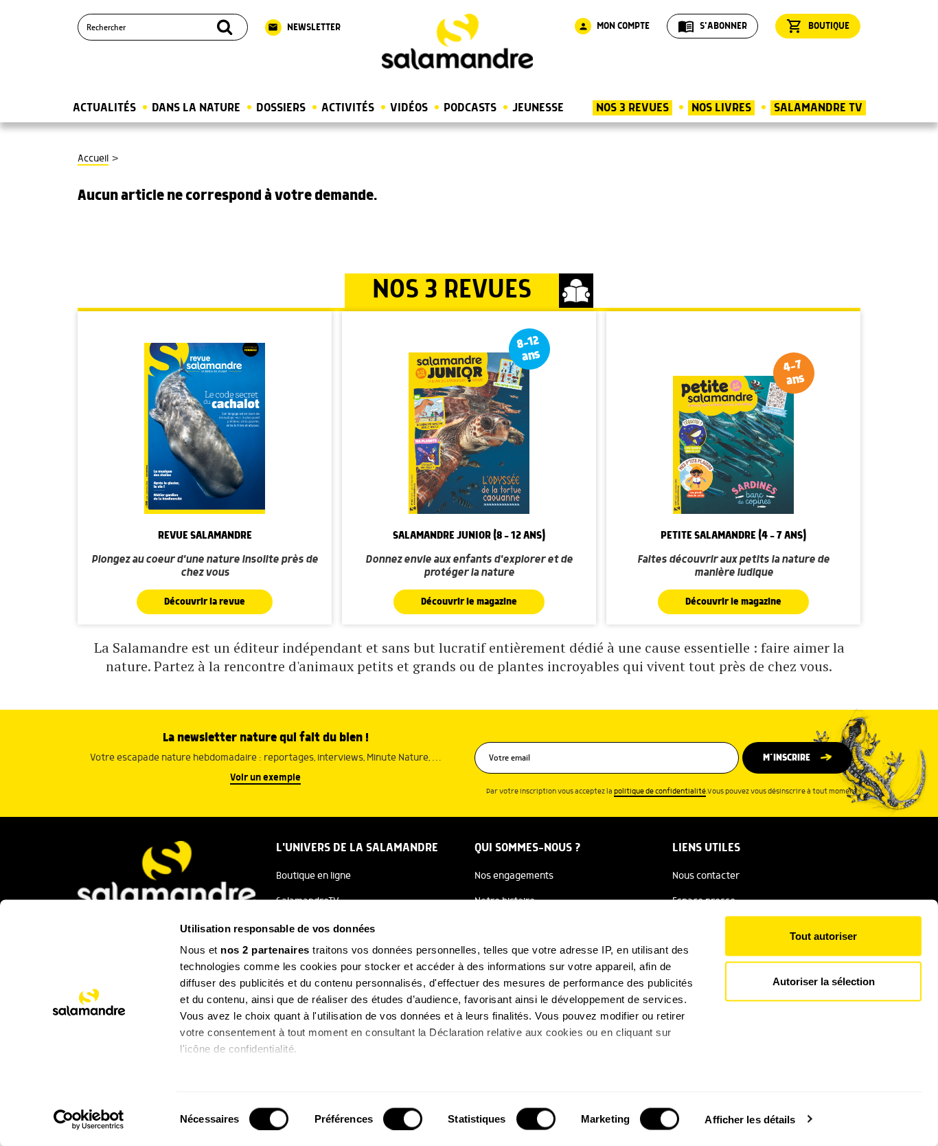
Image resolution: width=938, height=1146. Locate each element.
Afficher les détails (750, 1119)
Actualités (104, 108)
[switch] (402, 1119)
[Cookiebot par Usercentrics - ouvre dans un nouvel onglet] (89, 1119)
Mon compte (614, 26)
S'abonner (712, 26)
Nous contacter (706, 875)
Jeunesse (538, 108)
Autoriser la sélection (824, 981)
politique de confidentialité (660, 791)
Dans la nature (196, 108)
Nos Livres (721, 108)
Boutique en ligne (313, 875)
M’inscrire (786, 757)
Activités (347, 108)
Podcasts (470, 108)
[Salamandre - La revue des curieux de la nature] (457, 41)
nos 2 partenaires (265, 950)
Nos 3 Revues (632, 108)
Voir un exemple (265, 777)
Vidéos (409, 108)
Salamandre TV (818, 108)
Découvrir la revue (204, 601)
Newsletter (304, 27)
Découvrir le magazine (469, 601)
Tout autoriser (823, 936)
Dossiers (281, 108)
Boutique (817, 26)
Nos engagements (513, 875)
